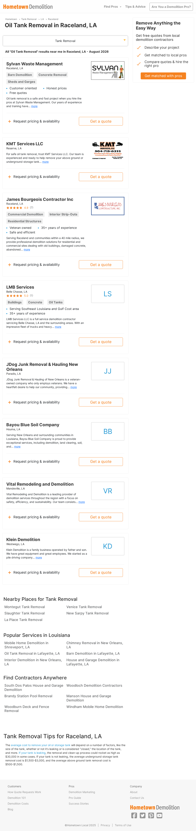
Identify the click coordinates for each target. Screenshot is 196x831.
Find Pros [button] (111, 6)
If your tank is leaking (32, 752)
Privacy (105, 825)
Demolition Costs (18, 803)
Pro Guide (75, 797)
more (34, 106)
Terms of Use (123, 825)
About (133, 792)
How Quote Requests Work (24, 792)
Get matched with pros (163, 76)
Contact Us (137, 797)
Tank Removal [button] (65, 41)
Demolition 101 (17, 797)
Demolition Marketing (82, 792)
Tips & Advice (135, 6)
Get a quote (101, 121)
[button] (134, 815)
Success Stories (79, 803)
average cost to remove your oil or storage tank (40, 745)
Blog (10, 809)
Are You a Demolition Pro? (171, 7)
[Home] (28, 6)
